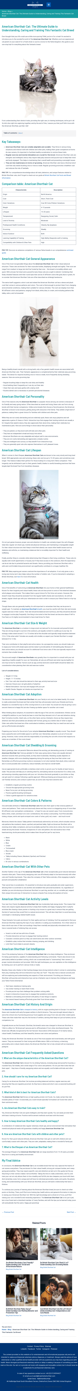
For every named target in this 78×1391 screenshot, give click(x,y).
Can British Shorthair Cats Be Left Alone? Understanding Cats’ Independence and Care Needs (56, 1311)
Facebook (31, 1349)
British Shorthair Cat (15, 1269)
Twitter (38, 1349)
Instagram (46, 1349)
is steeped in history (21, 1009)
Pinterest (54, 1349)
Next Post (71, 1212)
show (20, 133)
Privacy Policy (39, 1346)
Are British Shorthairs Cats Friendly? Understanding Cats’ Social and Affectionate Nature (20, 1264)
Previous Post (8, 1212)
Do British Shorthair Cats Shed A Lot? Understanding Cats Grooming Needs (54, 1263)
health (32, 609)
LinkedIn (24, 1349)
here (18, 577)
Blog (7, 1269)
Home (4, 1329)
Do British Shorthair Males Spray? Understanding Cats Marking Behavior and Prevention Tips (22, 1311)
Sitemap (48, 1346)
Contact (30, 1346)
